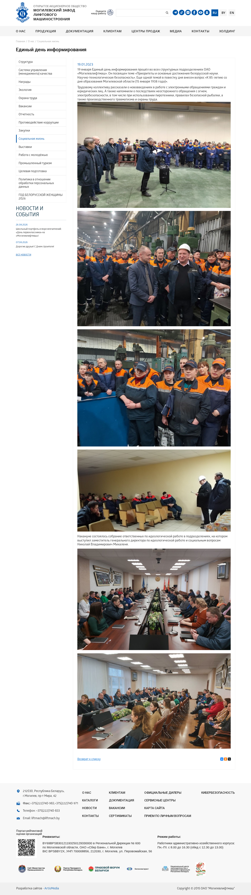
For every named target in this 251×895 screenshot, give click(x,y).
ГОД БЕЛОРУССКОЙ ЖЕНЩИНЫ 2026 (41, 197)
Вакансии (25, 106)
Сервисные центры (160, 800)
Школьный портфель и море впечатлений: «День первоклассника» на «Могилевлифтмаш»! (38, 233)
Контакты (201, 31)
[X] (229, 759)
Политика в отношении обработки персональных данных (36, 183)
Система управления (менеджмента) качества (35, 72)
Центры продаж (145, 31)
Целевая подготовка (33, 171)
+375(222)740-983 (42, 804)
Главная (20, 41)
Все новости (23, 255)
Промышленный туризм (35, 163)
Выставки (25, 147)
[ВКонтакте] (221, 759)
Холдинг (227, 31)
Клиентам (112, 31)
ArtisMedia (51, 889)
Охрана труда (28, 98)
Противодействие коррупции (39, 123)
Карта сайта (154, 808)
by (223, 13)
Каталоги (90, 800)
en (232, 13)
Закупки (24, 131)
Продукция (45, 31)
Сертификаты (120, 816)
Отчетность (26, 114)
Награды (25, 82)
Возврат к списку (89, 759)
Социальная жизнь (31, 139)
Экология (25, 90)
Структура (26, 62)
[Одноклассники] (225, 759)
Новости (89, 808)
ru (215, 13)
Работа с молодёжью (33, 155)
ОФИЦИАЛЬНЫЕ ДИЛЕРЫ (162, 792)
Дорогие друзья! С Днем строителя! (35, 246)
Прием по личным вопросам (167, 816)
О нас (21, 31)
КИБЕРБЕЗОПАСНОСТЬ (218, 792)
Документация (79, 31)
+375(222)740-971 (66, 804)
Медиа (176, 31)
